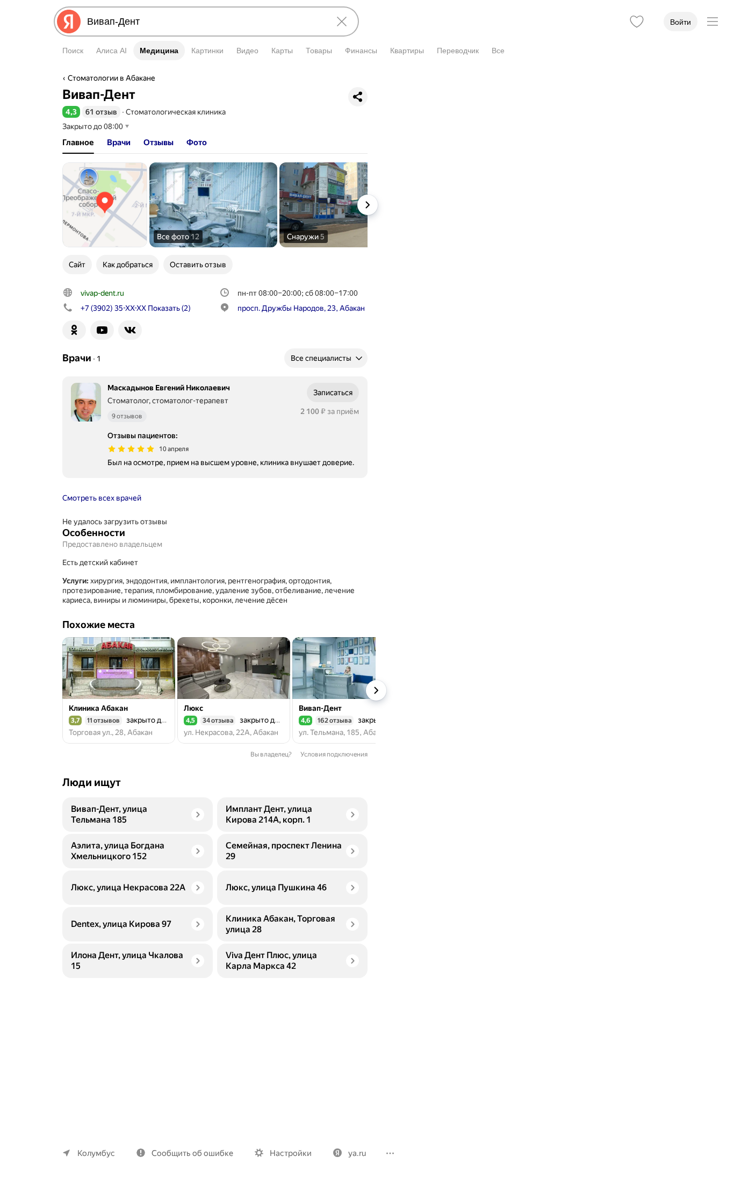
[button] (71, 112)
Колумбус (96, 1153)
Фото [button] (196, 142)
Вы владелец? (271, 754)
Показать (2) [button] (136, 308)
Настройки (291, 1153)
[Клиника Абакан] (118, 690)
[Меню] (712, 21)
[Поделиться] (358, 96)
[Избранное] (637, 21)
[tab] (78, 142)
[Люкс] (233, 690)
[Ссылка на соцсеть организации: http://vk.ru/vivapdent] (130, 330)
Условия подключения (334, 754)
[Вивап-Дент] (348, 690)
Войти (680, 22)
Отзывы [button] (158, 142)
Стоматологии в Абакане (111, 78)
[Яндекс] (69, 21)
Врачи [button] (119, 142)
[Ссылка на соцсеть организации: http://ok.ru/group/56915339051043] (74, 330)
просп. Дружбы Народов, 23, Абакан (301, 308)
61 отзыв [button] (101, 112)
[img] (131, 449)
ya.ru (357, 1153)
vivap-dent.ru (102, 293)
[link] (105, 205)
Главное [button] (78, 142)
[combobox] (204, 21)
